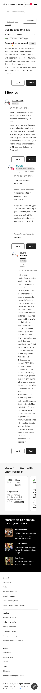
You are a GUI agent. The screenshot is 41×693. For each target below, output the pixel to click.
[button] (34, 35)
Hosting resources (9, 627)
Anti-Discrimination (10, 591)
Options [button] (29, 21)
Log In (27, 4)
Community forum (9, 631)
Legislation (12, 491)
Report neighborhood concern (14, 605)
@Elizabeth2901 (23, 205)
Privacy (5, 686)
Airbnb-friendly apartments (13, 640)
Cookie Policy (21, 686)
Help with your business (19, 470)
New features (8, 657)
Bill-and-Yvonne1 (18, 481)
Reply (31, 83)
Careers (5, 662)
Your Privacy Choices (10, 689)
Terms (12, 686)
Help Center (7, 582)
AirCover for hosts (9, 622)
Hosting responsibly (10, 636)
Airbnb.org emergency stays (13, 675)
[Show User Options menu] (35, 4)
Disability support (9, 596)
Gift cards (6, 671)
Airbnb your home (9, 617)
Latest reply (19, 501)
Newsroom (7, 652)
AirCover (6, 587)
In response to (25, 172)
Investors (6, 666)
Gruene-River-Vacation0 (16, 43)
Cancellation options (10, 601)
